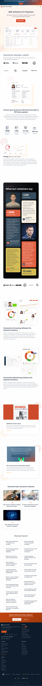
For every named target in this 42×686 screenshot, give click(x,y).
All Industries (3, 654)
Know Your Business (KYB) (26, 635)
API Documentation (25, 652)
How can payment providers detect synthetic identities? (30, 589)
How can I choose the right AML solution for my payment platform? (12, 608)
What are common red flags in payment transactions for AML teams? (12, 578)
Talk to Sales (26, 619)
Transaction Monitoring (25, 629)
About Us (2, 659)
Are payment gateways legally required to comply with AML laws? (11, 571)
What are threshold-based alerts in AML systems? (29, 595)
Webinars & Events (25, 651)
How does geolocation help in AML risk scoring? (30, 564)
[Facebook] (16, 634)
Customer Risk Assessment (26, 637)
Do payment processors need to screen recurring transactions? (30, 550)
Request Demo (21, 20)
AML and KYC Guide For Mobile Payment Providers (11, 505)
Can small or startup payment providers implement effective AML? (30, 602)
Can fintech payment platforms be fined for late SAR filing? (30, 558)
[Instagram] (14, 634)
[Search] (38, 7)
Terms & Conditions (21, 684)
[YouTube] (9, 634)
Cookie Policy (27, 684)
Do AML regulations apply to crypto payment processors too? (12, 593)
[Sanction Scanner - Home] (6, 6)
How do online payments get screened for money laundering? (12, 550)
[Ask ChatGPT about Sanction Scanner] (2, 639)
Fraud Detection (24, 632)
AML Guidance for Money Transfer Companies (12, 525)
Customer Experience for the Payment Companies (30, 505)
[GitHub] (12, 634)
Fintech (2, 646)
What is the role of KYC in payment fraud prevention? (12, 557)
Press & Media (3, 666)
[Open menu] (40, 6)
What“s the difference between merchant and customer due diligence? (11, 601)
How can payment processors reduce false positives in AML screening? (12, 586)
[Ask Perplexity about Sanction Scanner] (4, 639)
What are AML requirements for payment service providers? (12, 543)
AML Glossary (24, 649)
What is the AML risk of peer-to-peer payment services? (30, 570)
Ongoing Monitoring (25, 634)
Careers (2, 663)
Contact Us (3, 668)
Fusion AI (24, 626)
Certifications (3, 662)
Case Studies (24, 646)
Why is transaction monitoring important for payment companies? (11, 564)
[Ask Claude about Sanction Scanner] (7, 639)
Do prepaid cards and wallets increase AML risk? (30, 576)
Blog (13, 502)
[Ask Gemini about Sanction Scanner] (9, 639)
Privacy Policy (15, 684)
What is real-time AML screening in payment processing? (29, 543)
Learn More (8, 430)
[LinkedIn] (5, 634)
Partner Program (3, 665)
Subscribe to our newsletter (5, 629)
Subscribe (4, 631)
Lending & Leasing (4, 652)
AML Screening (24, 628)
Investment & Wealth (4, 651)
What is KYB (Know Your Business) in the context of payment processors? (30, 583)
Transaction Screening (25, 631)
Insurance (2, 649)
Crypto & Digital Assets (4, 648)
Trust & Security (3, 660)
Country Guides (24, 648)
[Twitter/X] (7, 634)
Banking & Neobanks (4, 643)
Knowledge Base (24, 654)
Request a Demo (17, 619)
